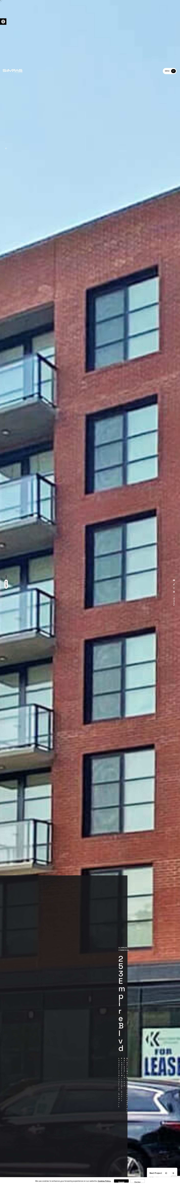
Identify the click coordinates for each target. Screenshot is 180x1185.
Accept (121, 1182)
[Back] (6, 148)
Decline (137, 1182)
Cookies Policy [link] (104, 1181)
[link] (3, 21)
